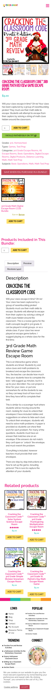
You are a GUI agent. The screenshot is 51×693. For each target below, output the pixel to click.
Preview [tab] (27, 263)
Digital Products (17, 157)
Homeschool (20, 143)
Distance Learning (34, 157)
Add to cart (20, 128)
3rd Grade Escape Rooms (25, 150)
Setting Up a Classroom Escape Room (12, 663)
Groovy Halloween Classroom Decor (10, 657)
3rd (11, 143)
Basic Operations (26, 153)
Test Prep (21, 146)
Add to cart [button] (15, 221)
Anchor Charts (32, 634)
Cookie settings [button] (11, 687)
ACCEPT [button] (24, 687)
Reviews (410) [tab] (14, 269)
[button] (44, 21)
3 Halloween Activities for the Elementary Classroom (37, 619)
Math (4, 160)
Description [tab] (13, 263)
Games (12, 146)
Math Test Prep (15, 160)
